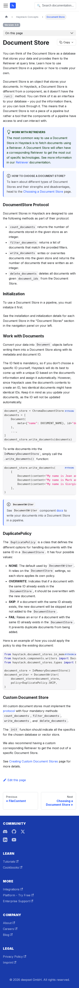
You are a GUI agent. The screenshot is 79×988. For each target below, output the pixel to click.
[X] (23, 832)
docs (60, 510)
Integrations (11, 889)
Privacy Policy (13, 956)
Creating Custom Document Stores (33, 761)
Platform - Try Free (16, 895)
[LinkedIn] (5, 840)
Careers (8, 929)
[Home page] (6, 17)
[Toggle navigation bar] (5, 5)
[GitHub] (14, 832)
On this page (14, 33)
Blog (6, 935)
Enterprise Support (16, 901)
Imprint (8, 962)
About (7, 923)
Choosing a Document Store (43, 191)
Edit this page (17, 780)
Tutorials (9, 861)
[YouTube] (14, 840)
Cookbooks (11, 867)
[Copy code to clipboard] (72, 417)
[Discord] (5, 832)
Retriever (22, 162)
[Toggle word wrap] (65, 417)
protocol (9, 711)
